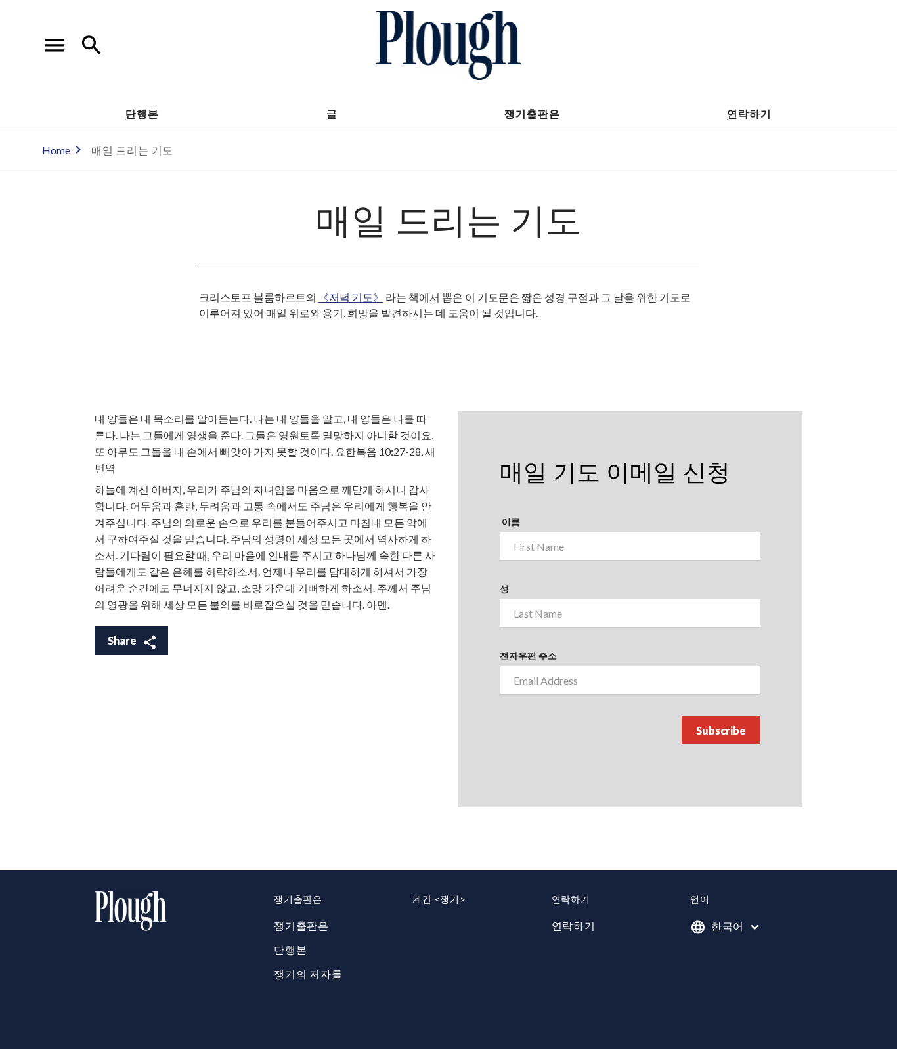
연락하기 (574, 925)
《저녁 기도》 (350, 297)
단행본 (141, 113)
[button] (55, 45)
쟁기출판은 (531, 113)
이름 (510, 521)
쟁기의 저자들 (308, 974)
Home (56, 150)
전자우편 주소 (528, 655)
